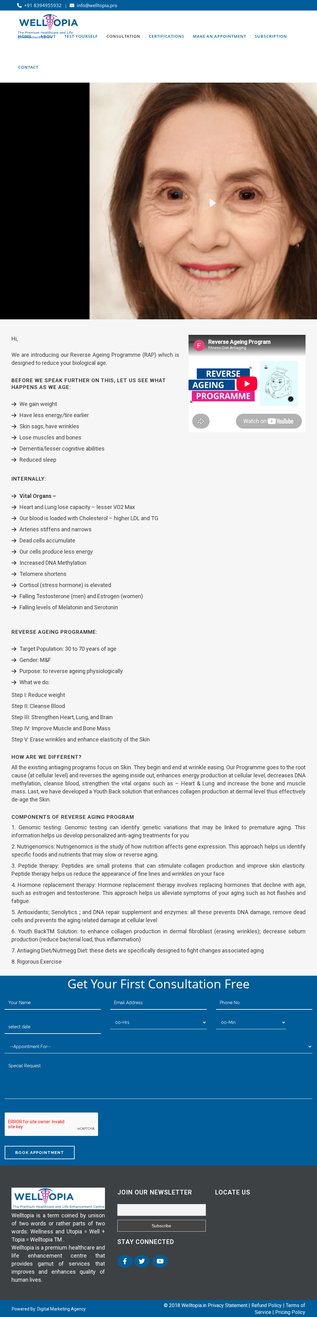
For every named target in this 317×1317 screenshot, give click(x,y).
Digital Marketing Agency (61, 1308)
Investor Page (289, 15)
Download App (213, 15)
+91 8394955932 (42, 5)
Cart (171, 15)
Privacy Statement (227, 1305)
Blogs (261, 16)
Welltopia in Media (134, 15)
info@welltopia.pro (95, 5)
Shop (96, 15)
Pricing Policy (290, 1312)
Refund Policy (266, 1305)
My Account (66, 15)
